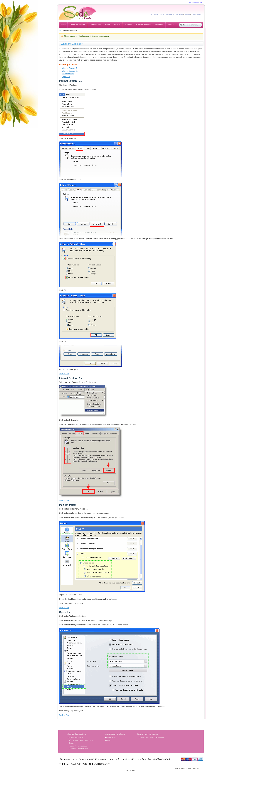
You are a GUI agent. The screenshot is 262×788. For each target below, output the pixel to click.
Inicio (61, 30)
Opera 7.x (66, 77)
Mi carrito (179, 14)
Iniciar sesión (196, 14)
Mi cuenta (154, 14)
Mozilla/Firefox (68, 74)
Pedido (187, 14)
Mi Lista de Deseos (167, 14)
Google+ (72, 743)
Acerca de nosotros (76, 737)
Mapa (108, 740)
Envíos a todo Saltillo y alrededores (152, 737)
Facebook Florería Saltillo (78, 749)
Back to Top (64, 374)
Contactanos (111, 737)
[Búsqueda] (180, 24)
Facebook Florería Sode (78, 746)
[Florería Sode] (77, 13)
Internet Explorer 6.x (70, 71)
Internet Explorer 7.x (70, 68)
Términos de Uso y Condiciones (81, 740)
